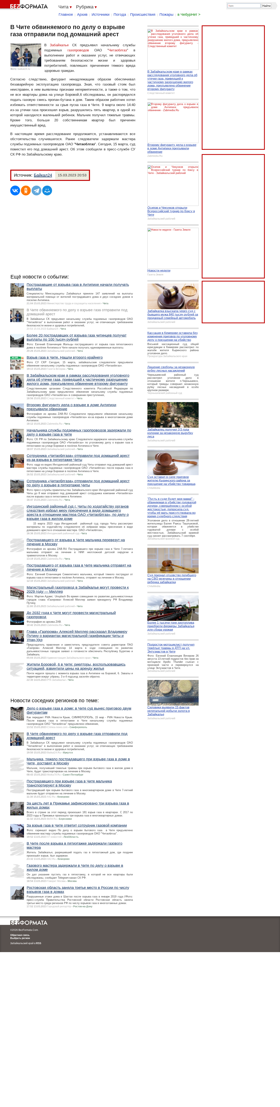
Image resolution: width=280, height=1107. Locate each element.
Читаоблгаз (118, 50)
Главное (66, 14)
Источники (100, 14)
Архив (82, 14)
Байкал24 (43, 175)
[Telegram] (36, 190)
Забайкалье (59, 45)
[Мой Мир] (47, 190)
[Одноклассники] (26, 190)
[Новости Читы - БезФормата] (24, 5)
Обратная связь (20, 935)
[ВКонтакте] (15, 190)
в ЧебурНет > (189, 14)
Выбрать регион (20, 938)
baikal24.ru (24, 69)
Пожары (166, 14)
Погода (120, 14)
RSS (38, 943)
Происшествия (142, 14)
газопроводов (78, 50)
